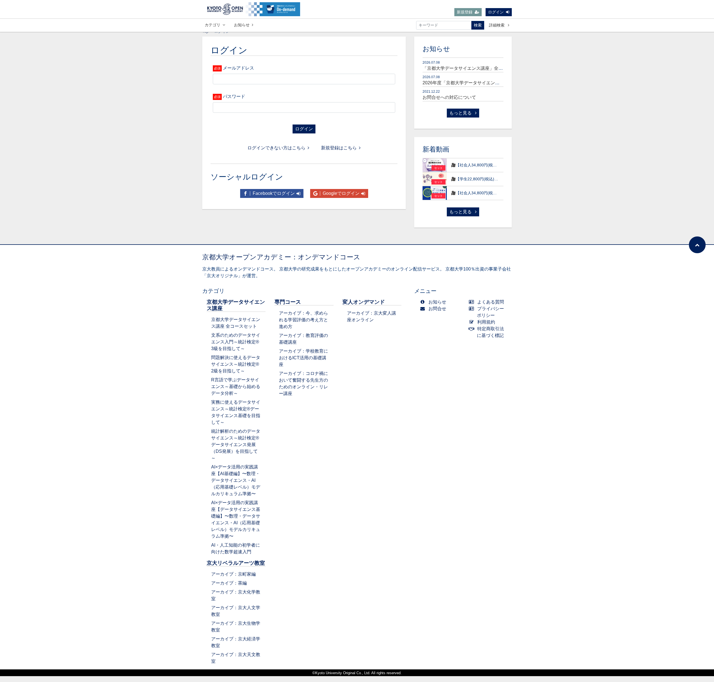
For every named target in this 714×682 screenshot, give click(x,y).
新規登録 (464, 12)
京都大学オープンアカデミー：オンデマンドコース (281, 257)
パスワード (234, 96)
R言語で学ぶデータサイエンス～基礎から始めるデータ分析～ (235, 386)
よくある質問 (490, 302)
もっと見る (461, 113)
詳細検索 (497, 25)
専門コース (287, 302)
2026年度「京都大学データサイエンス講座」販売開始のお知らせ (488, 82)
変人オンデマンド (363, 302)
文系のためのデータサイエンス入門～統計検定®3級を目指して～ (235, 342)
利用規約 (486, 322)
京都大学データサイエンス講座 (236, 305)
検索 (478, 25)
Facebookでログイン (273, 193)
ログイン (496, 12)
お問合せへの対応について (449, 97)
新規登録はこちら (339, 147)
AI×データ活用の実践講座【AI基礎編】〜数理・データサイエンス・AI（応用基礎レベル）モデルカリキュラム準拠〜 (235, 480)
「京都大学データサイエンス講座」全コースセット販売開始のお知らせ (494, 68)
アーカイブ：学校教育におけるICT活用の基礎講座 (303, 358)
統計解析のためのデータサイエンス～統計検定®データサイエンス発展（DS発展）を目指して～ (235, 444)
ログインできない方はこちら (276, 147)
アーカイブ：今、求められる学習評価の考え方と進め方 (303, 320)
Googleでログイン (341, 193)
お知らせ (242, 25)
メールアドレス (238, 68)
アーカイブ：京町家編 (233, 574)
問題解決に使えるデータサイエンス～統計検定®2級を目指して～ (235, 364)
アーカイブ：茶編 (229, 583)
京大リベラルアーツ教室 (236, 563)
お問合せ (437, 308)
